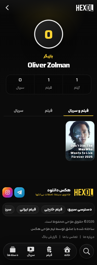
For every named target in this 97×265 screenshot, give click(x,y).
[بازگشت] (7, 8)
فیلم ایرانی (28, 209)
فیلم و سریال (78, 110)
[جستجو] (86, 251)
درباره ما (88, 237)
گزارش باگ (49, 237)
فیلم (49, 110)
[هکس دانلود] (83, 7)
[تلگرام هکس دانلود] (19, 192)
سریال (18, 110)
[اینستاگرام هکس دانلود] (7, 192)
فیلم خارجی (53, 209)
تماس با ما (70, 237)
